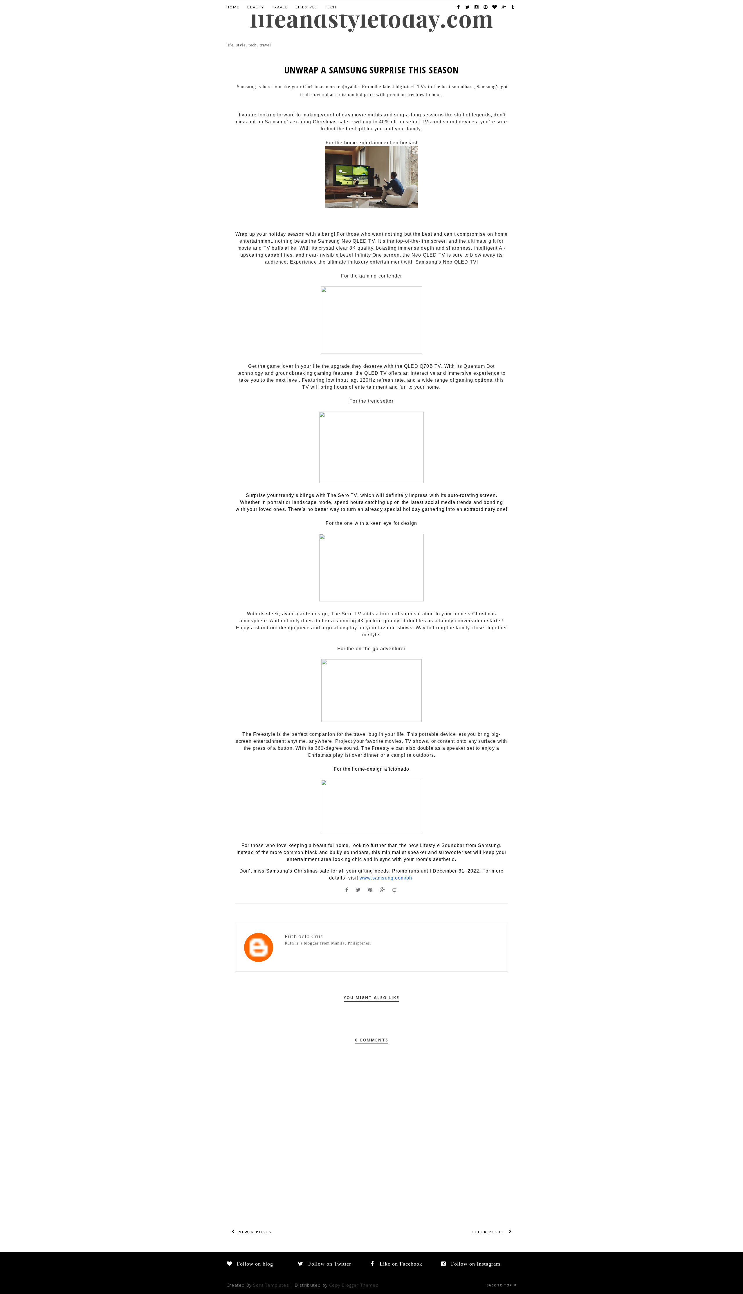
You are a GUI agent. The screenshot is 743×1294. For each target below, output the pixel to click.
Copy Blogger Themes (353, 1285)
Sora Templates (271, 1285)
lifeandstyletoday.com (371, 17)
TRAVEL (280, 7)
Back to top (499, 1285)
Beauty (255, 7)
